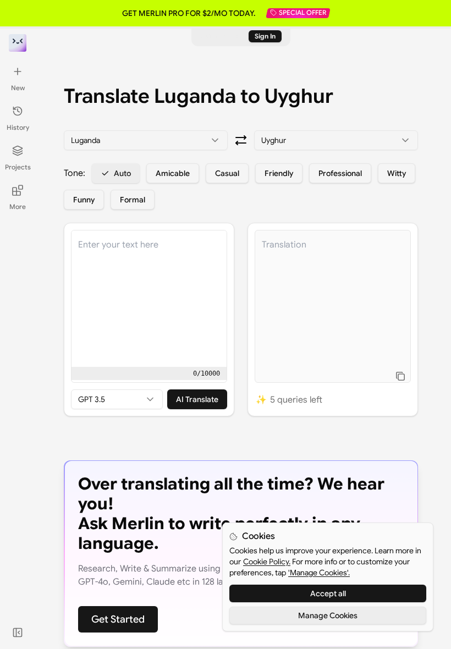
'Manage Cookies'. (319, 573)
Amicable (173, 173)
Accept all (328, 593)
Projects (18, 167)
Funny (84, 200)
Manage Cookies (328, 615)
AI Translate (197, 399)
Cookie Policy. (266, 561)
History (18, 127)
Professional (340, 173)
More (17, 206)
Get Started (118, 619)
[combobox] (146, 140)
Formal (132, 200)
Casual (227, 173)
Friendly (279, 173)
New (18, 88)
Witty (396, 173)
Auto (122, 173)
